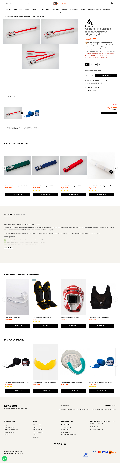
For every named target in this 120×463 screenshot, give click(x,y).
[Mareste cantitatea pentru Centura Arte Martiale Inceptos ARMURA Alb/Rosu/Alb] (93, 75)
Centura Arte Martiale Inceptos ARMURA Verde (17, 186)
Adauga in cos (106, 75)
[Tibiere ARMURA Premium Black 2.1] (45, 296)
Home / (6, 16)
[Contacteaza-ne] (112, 3)
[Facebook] (55, 443)
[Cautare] (29, 3)
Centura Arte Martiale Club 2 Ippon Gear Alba (100, 186)
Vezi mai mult (8, 247)
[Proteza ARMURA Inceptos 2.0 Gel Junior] (73, 361)
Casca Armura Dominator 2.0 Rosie (70, 317)
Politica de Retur (37, 427)
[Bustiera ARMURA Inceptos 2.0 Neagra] (101, 296)
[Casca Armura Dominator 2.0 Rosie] (73, 296)
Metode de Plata (37, 425)
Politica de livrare (9, 432)
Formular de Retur (38, 432)
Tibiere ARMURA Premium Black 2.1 (42, 317)
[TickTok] (61, 443)
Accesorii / (11, 16)
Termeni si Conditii (9, 427)
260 (91, 64)
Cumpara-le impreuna (109, 113)
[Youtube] (58, 443)
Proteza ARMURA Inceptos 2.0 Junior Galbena (44, 382)
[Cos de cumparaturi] (115, 3)
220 (87, 64)
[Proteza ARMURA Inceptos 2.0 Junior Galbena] (45, 361)
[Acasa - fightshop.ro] (60, 3)
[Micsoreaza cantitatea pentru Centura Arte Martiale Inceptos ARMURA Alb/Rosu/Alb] (86, 75)
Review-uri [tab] (19, 214)
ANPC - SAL (36, 437)
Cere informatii (92, 90)
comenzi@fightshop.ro (98, 429)
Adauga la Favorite (93, 87)
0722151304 (95, 427)
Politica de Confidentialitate (108, 409)
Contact (6, 434)
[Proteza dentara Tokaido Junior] (17, 296)
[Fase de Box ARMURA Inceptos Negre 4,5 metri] (17, 361)
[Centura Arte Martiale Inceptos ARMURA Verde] (17, 165)
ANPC (34, 434)
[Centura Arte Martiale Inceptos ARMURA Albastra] (45, 165)
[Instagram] (65, 443)
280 (96, 64)
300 (100, 64)
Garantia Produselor (38, 429)
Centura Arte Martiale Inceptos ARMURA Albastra (43, 186)
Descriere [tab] (8, 214)
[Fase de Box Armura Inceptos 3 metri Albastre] (101, 361)
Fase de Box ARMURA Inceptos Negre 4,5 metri (17, 382)
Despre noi (7, 425)
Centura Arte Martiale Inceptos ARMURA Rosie (73, 186)
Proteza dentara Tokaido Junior (13, 317)
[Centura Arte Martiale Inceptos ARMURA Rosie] (73, 165)
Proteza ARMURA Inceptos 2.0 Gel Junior (71, 382)
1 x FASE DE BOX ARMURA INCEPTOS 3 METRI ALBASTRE (31, 127)
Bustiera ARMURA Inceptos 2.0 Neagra (98, 317)
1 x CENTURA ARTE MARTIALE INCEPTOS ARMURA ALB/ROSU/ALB (12, 128)
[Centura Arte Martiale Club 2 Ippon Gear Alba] (101, 165)
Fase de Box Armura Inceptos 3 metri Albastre (100, 382)
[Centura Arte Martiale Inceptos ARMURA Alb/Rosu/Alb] (21, 31)
